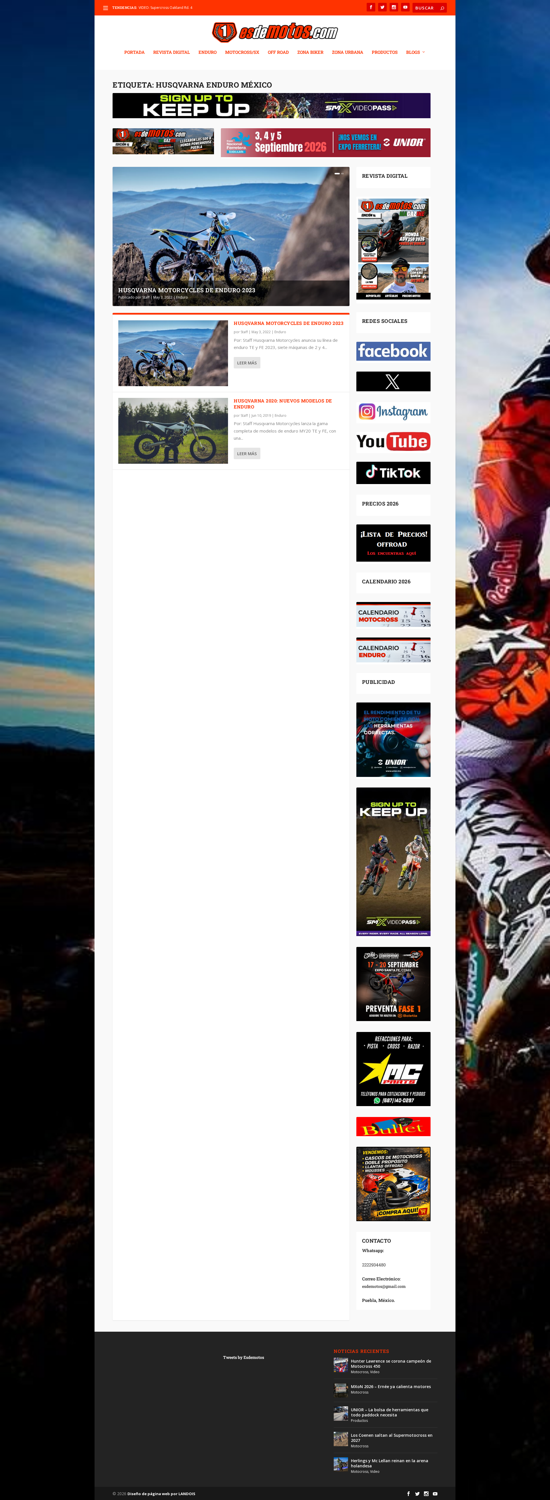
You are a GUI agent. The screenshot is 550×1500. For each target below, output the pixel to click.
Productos (359, 1420)
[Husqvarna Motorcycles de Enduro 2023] (173, 353)
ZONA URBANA (347, 52)
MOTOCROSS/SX (242, 52)
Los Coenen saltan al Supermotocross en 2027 (392, 1437)
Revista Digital (171, 52)
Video (375, 1371)
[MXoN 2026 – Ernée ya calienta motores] (341, 1390)
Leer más (247, 363)
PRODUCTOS (385, 52)
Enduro (182, 297)
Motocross (359, 1371)
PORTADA (134, 52)
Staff (146, 297)
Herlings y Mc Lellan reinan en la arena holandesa (389, 1463)
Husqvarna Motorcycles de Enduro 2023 (186, 290)
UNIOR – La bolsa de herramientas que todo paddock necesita (389, 1412)
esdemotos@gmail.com (384, 1286)
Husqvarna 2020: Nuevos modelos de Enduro (283, 404)
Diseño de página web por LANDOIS (161, 1493)
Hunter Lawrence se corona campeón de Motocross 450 (391, 1363)
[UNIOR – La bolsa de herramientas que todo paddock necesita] (341, 1413)
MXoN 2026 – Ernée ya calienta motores (391, 1386)
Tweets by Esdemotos (243, 1357)
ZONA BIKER (310, 52)
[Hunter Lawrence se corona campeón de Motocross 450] (341, 1365)
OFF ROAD (278, 52)
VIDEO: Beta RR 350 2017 (158, 7)
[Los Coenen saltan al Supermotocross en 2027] (341, 1439)
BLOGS (413, 52)
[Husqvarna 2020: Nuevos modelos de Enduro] (173, 431)
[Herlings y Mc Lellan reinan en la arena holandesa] (341, 1464)
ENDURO (208, 52)
